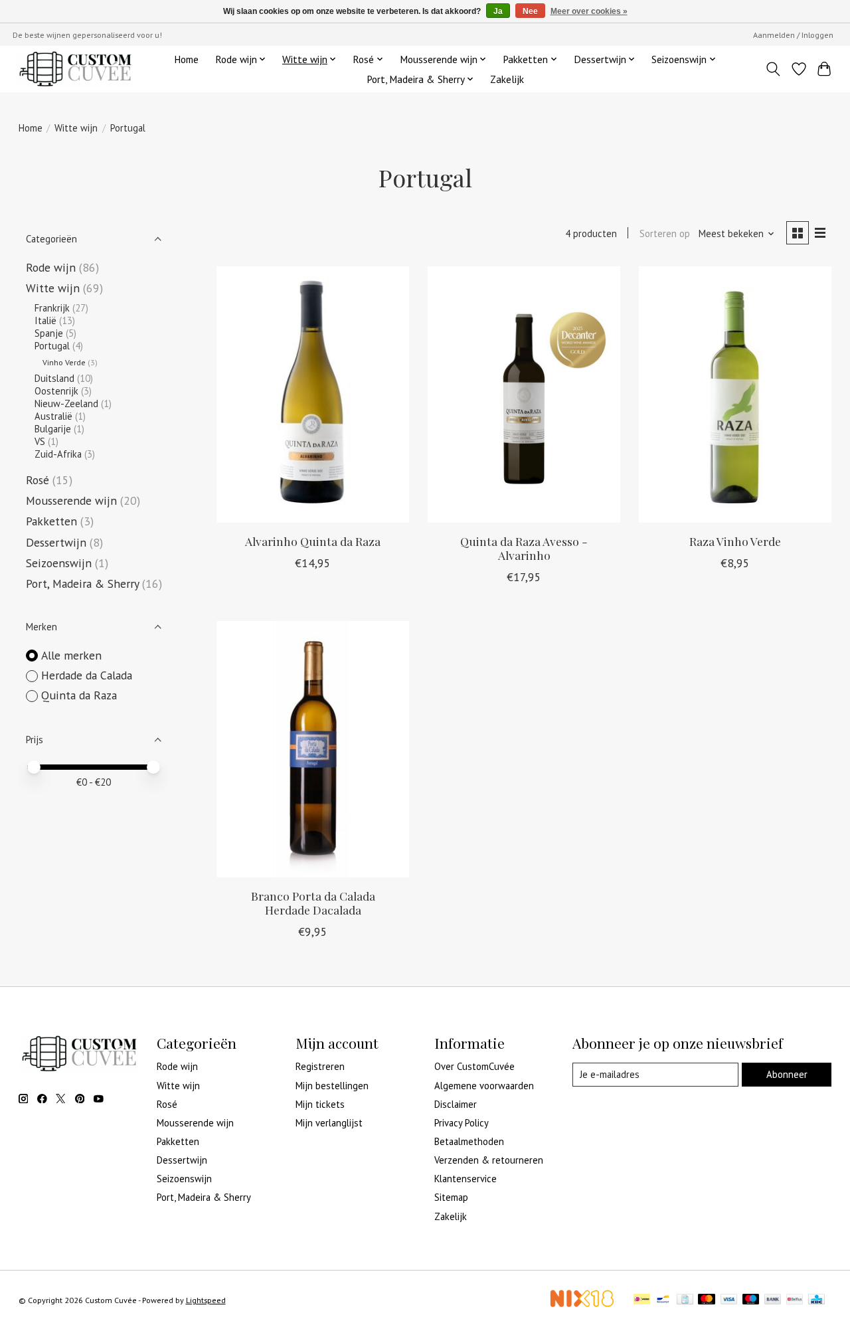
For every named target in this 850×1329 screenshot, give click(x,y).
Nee (530, 11)
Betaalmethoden (469, 1141)
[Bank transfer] (773, 1300)
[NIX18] (582, 1303)
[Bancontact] (663, 1300)
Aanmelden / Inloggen (793, 35)
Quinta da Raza (79, 695)
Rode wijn (51, 267)
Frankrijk (52, 308)
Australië (53, 416)
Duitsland (54, 378)
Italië (45, 320)
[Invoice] (685, 1300)
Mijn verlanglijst (329, 1122)
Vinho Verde (64, 362)
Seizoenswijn (59, 563)
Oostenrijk (56, 391)
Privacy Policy (461, 1122)
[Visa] (729, 1300)
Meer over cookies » (589, 11)
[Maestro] (751, 1300)
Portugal (52, 345)
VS (40, 441)
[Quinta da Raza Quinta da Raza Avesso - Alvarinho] (524, 394)
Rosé (37, 479)
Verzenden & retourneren (488, 1160)
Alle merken (71, 655)
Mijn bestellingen (332, 1085)
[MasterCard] (706, 1300)
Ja (498, 11)
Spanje (49, 333)
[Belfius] (794, 1300)
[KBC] (816, 1300)
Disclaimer (455, 1104)
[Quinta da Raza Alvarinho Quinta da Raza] (312, 394)
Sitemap (451, 1197)
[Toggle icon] (772, 69)
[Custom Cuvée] (74, 68)
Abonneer (787, 1074)
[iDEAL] (642, 1300)
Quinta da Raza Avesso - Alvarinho (524, 548)
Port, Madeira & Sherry (82, 583)
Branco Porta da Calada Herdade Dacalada (313, 902)
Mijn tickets (320, 1104)
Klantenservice (465, 1178)
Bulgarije (53, 428)
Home (186, 59)
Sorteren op (664, 233)
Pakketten (51, 521)
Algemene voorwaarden (484, 1085)
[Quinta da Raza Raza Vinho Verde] (735, 394)
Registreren (320, 1066)
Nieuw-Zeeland (66, 403)
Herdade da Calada (86, 675)
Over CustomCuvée (474, 1066)
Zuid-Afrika (58, 454)
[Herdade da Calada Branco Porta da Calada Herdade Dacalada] (312, 749)
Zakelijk (507, 79)
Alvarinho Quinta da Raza (313, 541)
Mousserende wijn (71, 500)
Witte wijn (76, 128)
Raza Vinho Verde (735, 541)
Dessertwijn (56, 542)
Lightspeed (206, 1300)
